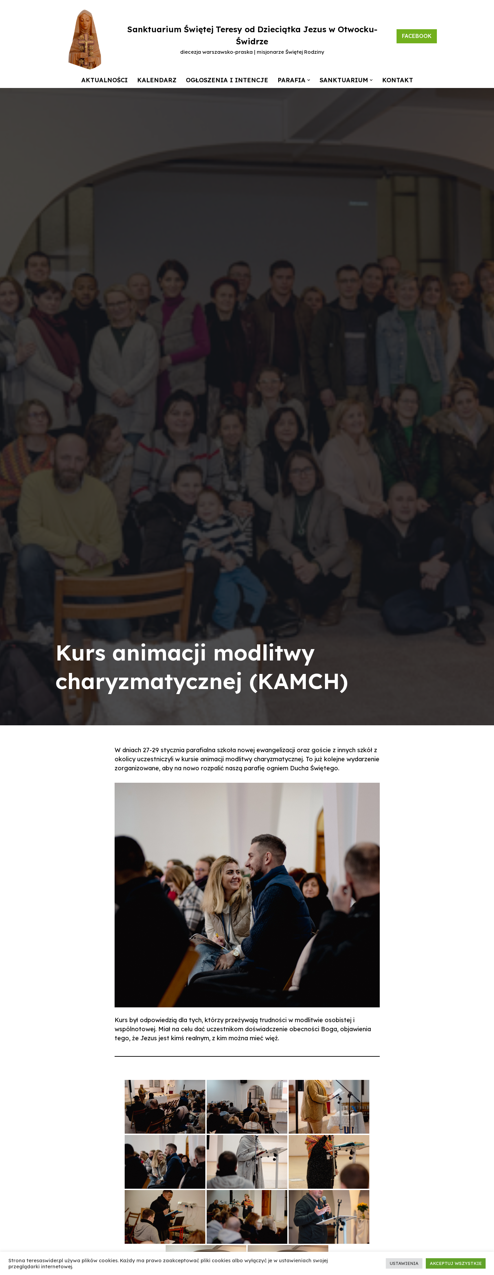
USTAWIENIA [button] (404, 1263)
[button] (308, 80)
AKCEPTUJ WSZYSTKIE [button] (456, 1263)
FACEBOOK (416, 36)
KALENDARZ (156, 80)
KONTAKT (397, 80)
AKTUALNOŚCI (104, 80)
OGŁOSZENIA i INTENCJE (227, 80)
